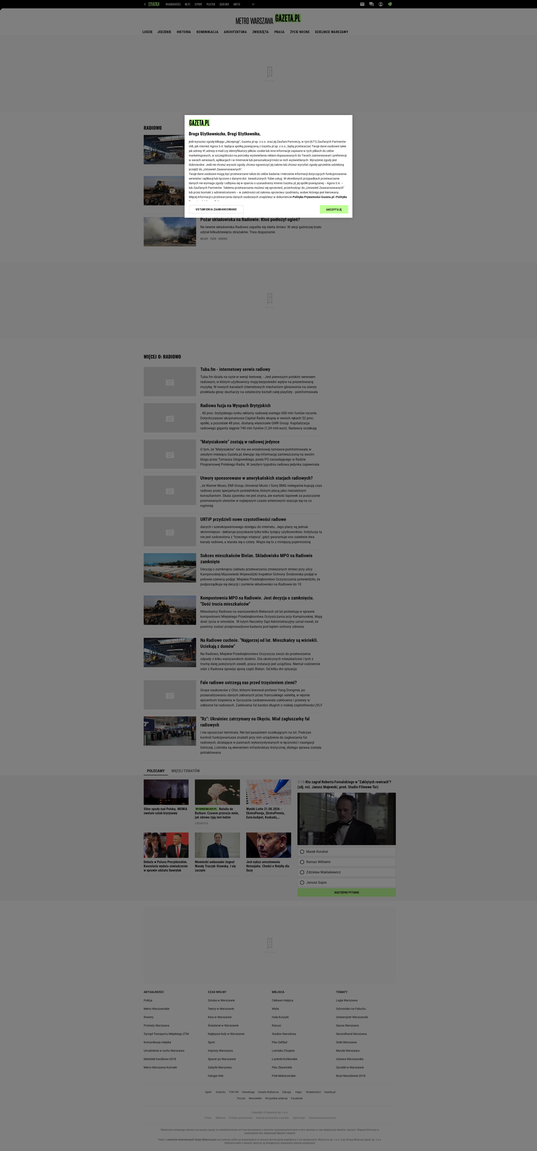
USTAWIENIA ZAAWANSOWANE (216, 209)
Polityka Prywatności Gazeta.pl (313, 197)
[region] (268, 166)
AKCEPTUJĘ (334, 209)
